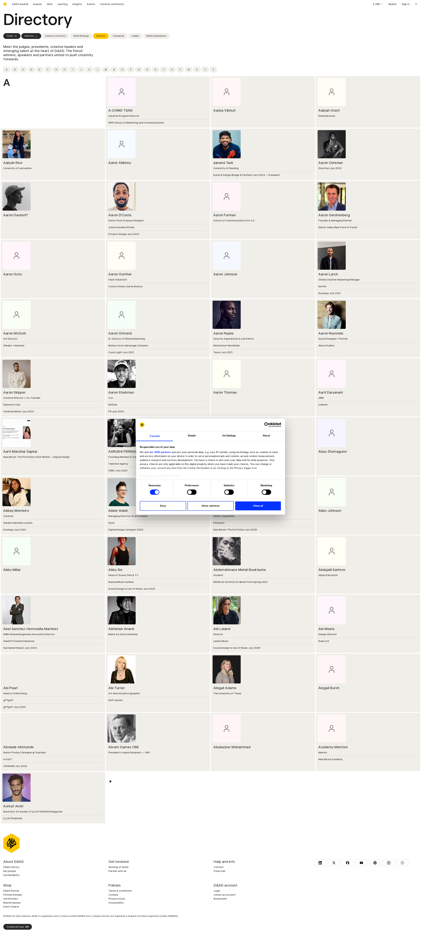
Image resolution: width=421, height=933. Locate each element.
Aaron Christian (330, 163)
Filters (10, 36)
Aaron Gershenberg (334, 215)
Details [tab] (192, 435)
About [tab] (266, 435)
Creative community (112, 4)
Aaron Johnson (225, 274)
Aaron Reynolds (330, 333)
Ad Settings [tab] (229, 435)
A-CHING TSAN (120, 110)
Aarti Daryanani (330, 392)
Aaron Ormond (120, 333)
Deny (163, 505)
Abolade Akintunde (18, 747)
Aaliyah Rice (12, 163)
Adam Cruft (222, 924)
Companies (118, 36)
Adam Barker (223, 806)
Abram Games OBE (123, 747)
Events (91, 4)
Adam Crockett (120, 924)
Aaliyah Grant (329, 110)
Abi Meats (326, 629)
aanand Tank (223, 163)
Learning (62, 4)
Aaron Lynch (328, 274)
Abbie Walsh (118, 511)
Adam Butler (223, 865)
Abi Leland (221, 629)
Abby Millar (12, 570)
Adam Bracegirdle (17, 865)
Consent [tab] (155, 436)
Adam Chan (12, 924)
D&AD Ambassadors (156, 36)
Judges (135, 36)
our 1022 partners (160, 452)
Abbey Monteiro (16, 511)
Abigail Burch (328, 688)
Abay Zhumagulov (332, 452)
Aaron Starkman (121, 392)
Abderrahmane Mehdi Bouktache (239, 570)
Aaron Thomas (225, 392)
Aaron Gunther (120, 274)
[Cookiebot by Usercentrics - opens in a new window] (266, 424)
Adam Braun (118, 865)
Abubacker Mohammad (231, 747)
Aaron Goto (12, 274)
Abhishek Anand (121, 629)
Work (50, 4)
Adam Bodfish (329, 806)
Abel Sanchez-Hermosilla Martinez (30, 629)
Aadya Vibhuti (224, 110)
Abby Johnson (329, 511)
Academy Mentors (333, 747)
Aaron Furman (224, 215)
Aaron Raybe (223, 333)
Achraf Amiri (13, 806)
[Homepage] (5, 4)
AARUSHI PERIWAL (123, 452)
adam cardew (329, 865)
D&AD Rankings (81, 36)
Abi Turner (116, 688)
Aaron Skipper (14, 392)
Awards (37, 4)
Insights (77, 4)
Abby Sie (115, 570)
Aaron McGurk (14, 333)
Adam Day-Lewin (332, 924)
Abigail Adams (224, 688)
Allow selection (210, 505)
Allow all (258, 505)
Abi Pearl (10, 688)
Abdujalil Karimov (331, 570)
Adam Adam (118, 806)
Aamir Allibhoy (119, 163)
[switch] (192, 492)
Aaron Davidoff (15, 215)
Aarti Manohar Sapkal (20, 452)
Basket (393, 4)
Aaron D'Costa (119, 215)
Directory (29, 36)
